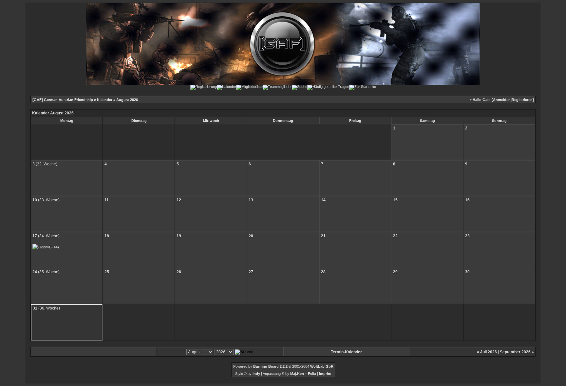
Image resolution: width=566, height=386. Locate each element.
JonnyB (45, 247)
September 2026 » (517, 352)
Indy (256, 374)
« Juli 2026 (487, 352)
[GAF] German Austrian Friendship (62, 100)
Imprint (325, 374)
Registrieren (522, 100)
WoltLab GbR (321, 366)
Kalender (104, 100)
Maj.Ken (297, 374)
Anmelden (502, 100)
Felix (311, 374)
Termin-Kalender (346, 352)
